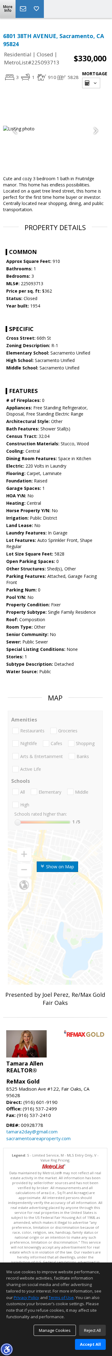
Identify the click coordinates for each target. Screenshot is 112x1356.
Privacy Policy (26, 1297)
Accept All (90, 1344)
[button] (6, 1349)
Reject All (92, 1330)
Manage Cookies (55, 1330)
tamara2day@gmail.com (32, 1131)
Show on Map (59, 867)
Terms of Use (61, 1297)
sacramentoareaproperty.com (38, 1138)
